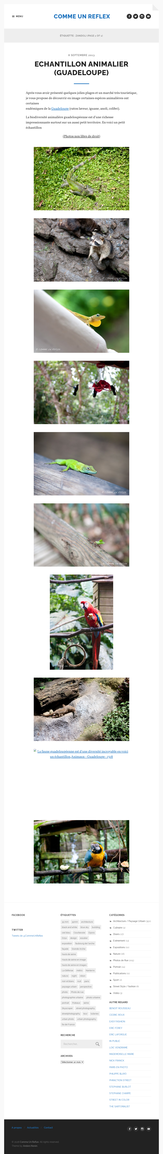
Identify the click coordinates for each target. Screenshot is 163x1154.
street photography (85, 1008)
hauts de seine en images (74, 965)
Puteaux (76, 1003)
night (74, 976)
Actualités (33, 1127)
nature (65, 976)
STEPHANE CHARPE (120, 1093)
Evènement (119, 940)
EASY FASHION (117, 1021)
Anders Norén (30, 1145)
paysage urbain (69, 986)
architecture (87, 922)
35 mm (65, 922)
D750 (64, 938)
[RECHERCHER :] (82, 1044)
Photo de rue (77, 992)
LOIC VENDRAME (118, 1047)
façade (65, 949)
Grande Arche (78, 949)
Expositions (119, 947)
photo (65, 992)
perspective (86, 986)
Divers (116, 934)
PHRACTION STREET (120, 1080)
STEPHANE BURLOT (120, 1086)
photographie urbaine (72, 997)
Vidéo (116, 993)
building (96, 927)
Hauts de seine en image (74, 959)
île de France (68, 1024)
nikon (82, 976)
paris (86, 981)
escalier (84, 938)
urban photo (68, 1019)
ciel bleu (66, 932)
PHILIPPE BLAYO (118, 1073)
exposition (67, 943)
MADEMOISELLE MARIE (121, 1054)
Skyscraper (67, 1008)
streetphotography (71, 1013)
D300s (92, 932)
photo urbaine (93, 997)
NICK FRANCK (116, 1060)
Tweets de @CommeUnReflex (27, 935)
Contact (48, 1127)
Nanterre (90, 970)
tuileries (95, 1013)
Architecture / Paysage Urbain (129, 921)
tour (85, 1013)
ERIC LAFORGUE (118, 1034)
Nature (116, 953)
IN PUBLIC (114, 1041)
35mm (75, 922)
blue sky (85, 927)
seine (86, 1003)
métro (79, 970)
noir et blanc (68, 981)
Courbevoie (79, 932)
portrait (65, 1003)
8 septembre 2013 (81, 55)
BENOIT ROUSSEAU (120, 1008)
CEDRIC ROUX (116, 1014)
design (73, 938)
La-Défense (67, 970)
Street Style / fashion (124, 986)
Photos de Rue (120, 960)
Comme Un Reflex (82, 16)
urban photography (86, 1019)
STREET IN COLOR (119, 1099)
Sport (116, 979)
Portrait (117, 966)
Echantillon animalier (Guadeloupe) (81, 68)
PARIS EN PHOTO (118, 1067)
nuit (79, 981)
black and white (69, 927)
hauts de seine (69, 954)
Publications (119, 973)
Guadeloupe (60, 108)
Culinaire (117, 927)
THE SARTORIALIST (119, 1106)
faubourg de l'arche (84, 943)
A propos (17, 1127)
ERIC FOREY (115, 1028)
